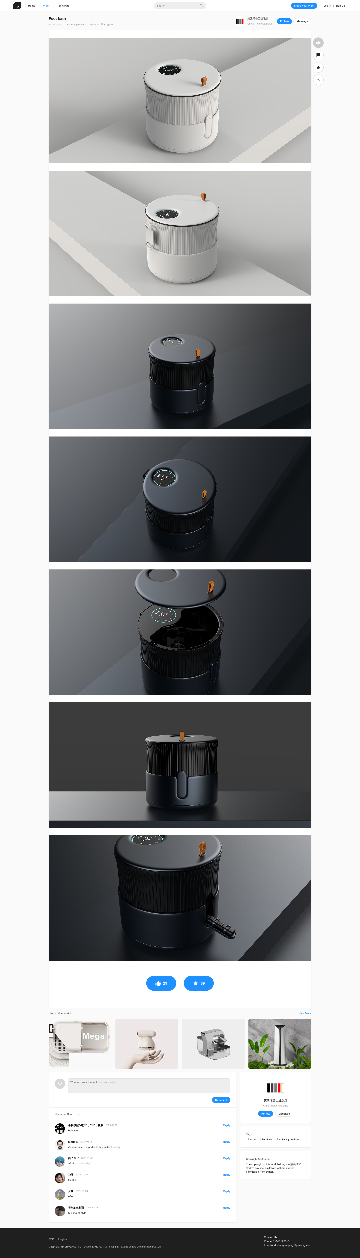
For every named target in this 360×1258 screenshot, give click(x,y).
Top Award (63, 5)
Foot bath (252, 1139)
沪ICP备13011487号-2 (95, 1246)
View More (305, 1013)
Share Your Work (304, 5)
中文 (51, 1239)
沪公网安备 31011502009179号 (65, 1246)
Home (31, 5)
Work (46, 5)
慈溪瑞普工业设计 (258, 18)
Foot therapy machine (288, 1139)
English (62, 1239)
